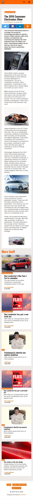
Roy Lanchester (8, 273)
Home (9, 484)
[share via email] (27, 26)
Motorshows (8, 12)
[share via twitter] (5, 26)
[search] (22, 2)
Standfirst (23, 494)
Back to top (16, 488)
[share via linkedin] (20, 26)
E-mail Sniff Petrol (19, 484)
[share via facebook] (12, 26)
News (13, 12)
